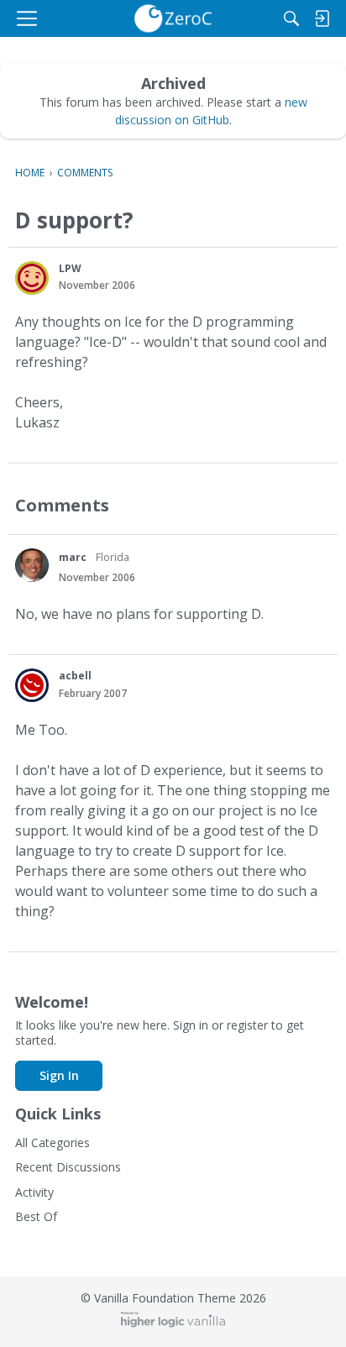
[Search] (291, 18)
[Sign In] (322, 18)
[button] (32, 278)
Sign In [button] (59, 1075)
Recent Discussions (68, 1167)
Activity (34, 1192)
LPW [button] (70, 268)
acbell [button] (75, 675)
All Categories (52, 1142)
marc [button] (72, 557)
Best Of (36, 1216)
